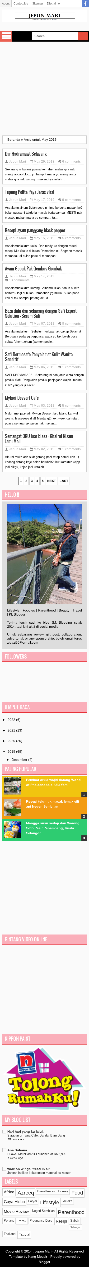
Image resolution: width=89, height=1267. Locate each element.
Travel (24, 1234)
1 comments (71, 367)
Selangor (75, 1227)
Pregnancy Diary (41, 1220)
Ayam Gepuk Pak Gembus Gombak (33, 268)
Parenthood (71, 1212)
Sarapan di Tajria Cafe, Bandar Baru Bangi (36, 1135)
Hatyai (32, 1201)
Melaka (67, 1201)
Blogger (44, 1262)
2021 (12, 730)
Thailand (9, 1234)
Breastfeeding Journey (52, 1191)
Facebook (85, 3)
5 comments (71, 238)
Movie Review (16, 1211)
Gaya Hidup (14, 1202)
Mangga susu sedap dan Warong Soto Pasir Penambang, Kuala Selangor (53, 828)
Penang (9, 1220)
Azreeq (26, 1193)
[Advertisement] (44, 88)
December (20, 759)
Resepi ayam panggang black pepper (35, 230)
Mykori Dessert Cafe (22, 397)
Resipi (61, 1221)
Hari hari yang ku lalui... (26, 1131)
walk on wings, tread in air (28, 1169)
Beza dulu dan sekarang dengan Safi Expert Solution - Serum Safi (41, 313)
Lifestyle (49, 1202)
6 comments (71, 161)
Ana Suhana (17, 1150)
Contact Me (21, 3)
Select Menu (6, 36)
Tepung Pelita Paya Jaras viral (29, 192)
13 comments (19, 280)
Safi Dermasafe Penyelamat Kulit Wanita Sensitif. (39, 357)
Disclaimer (54, 3)
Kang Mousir (37, 1256)
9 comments (71, 200)
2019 (12, 751)
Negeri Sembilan (43, 1211)
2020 (12, 741)
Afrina (9, 1192)
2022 (12, 720)
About (5, 3)
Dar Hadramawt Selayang (26, 153)
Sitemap (37, 3)
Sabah (74, 1220)
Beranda (13, 139)
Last (64, 481)
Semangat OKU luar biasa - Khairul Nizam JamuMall (39, 439)
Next (51, 481)
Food (77, 1193)
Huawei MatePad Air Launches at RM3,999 (36, 1154)
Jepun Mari (17, 161)
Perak (22, 1221)
